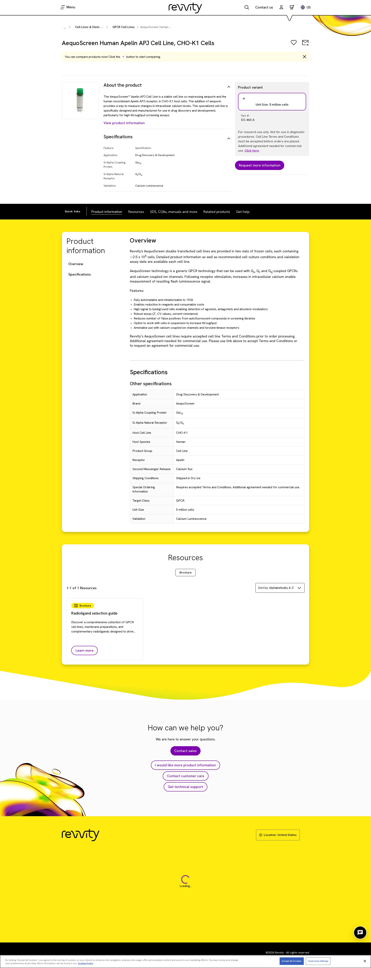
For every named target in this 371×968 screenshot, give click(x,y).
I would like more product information (185, 765)
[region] (185, 961)
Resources (136, 211)
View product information (124, 123)
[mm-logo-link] (185, 7)
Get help (242, 211)
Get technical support (185, 786)
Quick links (72, 211)
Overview (75, 264)
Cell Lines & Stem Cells (91, 27)
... (65, 28)
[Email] (305, 45)
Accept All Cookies (291, 960)
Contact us (264, 7)
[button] (281, 7)
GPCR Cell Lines (123, 27)
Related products (216, 211)
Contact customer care (185, 776)
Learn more (85, 650)
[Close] (365, 961)
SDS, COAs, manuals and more (173, 211)
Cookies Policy (85, 963)
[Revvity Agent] (360, 932)
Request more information (259, 165)
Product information (106, 211)
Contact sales (185, 751)
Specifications (79, 274)
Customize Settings (318, 960)
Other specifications (151, 384)
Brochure (185, 572)
